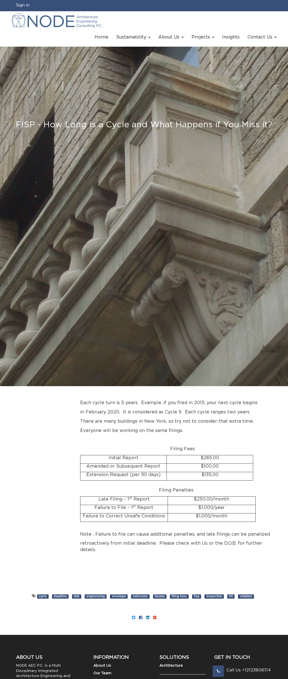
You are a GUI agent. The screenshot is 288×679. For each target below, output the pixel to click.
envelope (119, 596)
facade (160, 596)
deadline (60, 596)
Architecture (171, 665)
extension (140, 596)
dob (76, 596)
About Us (102, 665)
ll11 (231, 596)
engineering (95, 596)
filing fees (179, 596)
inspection (214, 596)
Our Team (102, 673)
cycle (43, 596)
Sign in (23, 5)
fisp (196, 596)
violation (246, 596)
